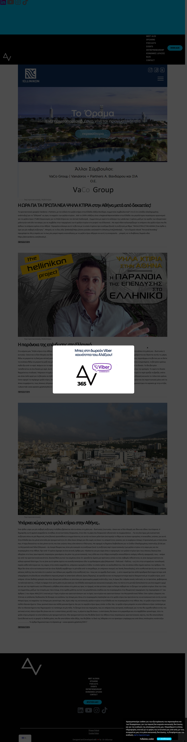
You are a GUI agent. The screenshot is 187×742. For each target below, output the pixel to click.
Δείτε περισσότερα (142, 735)
